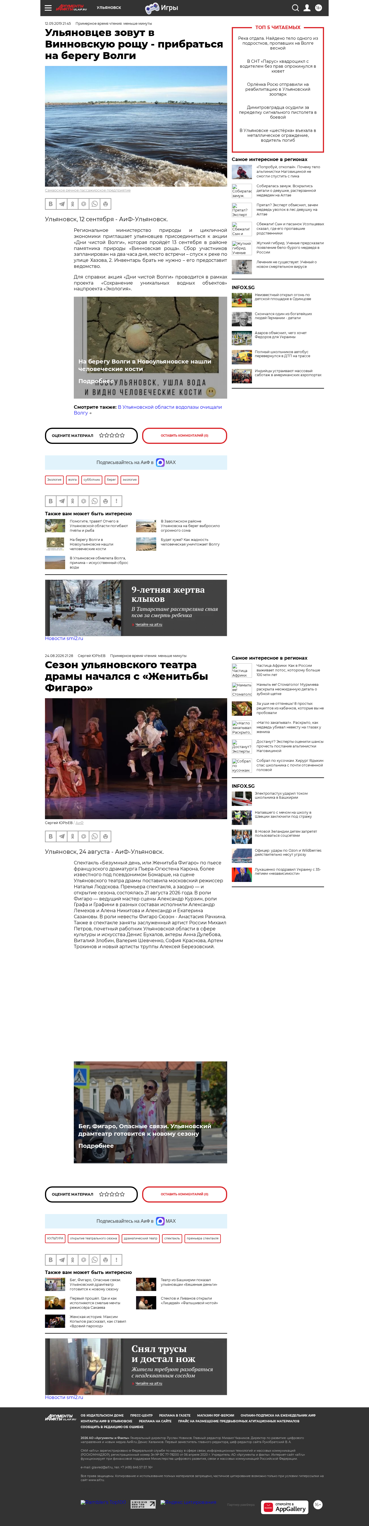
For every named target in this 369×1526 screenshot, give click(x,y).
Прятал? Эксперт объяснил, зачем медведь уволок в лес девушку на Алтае (287, 209)
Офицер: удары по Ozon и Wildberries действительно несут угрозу (288, 853)
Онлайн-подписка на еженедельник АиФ (278, 1415)
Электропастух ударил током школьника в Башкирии (281, 796)
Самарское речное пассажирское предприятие (88, 190)
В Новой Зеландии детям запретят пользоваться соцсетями (286, 834)
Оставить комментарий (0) (184, 436)
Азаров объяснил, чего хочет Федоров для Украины (281, 335)
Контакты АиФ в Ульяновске (106, 1421)
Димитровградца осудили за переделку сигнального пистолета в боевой (278, 112)
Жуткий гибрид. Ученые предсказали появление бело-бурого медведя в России (290, 247)
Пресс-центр (141, 1415)
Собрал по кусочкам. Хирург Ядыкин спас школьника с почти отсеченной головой (290, 765)
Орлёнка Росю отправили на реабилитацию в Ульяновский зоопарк (277, 89)
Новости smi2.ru (64, 638)
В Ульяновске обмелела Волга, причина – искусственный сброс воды (99, 562)
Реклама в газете (175, 1415)
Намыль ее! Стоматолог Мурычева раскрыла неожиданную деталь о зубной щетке (288, 689)
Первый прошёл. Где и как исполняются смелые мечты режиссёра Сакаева (95, 1303)
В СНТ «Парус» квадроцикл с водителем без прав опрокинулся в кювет (278, 66)
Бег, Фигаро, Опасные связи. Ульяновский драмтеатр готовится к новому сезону (144, 1130)
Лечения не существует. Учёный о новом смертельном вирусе (287, 264)
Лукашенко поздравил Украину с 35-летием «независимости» (288, 872)
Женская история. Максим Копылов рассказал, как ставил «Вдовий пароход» (98, 1321)
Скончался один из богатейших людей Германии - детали (283, 316)
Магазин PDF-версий (215, 1415)
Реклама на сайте (155, 1421)
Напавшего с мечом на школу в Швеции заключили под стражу (283, 815)
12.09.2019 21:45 (58, 23)
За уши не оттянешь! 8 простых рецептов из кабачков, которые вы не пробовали (290, 708)
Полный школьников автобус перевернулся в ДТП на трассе (282, 354)
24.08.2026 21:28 (59, 656)
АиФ (80, 823)
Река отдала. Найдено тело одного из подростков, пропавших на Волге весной (278, 43)
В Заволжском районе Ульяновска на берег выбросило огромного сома (190, 526)
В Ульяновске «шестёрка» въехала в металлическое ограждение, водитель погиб (278, 135)
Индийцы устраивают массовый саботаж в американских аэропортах (288, 373)
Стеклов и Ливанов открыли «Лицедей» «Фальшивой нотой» (189, 1300)
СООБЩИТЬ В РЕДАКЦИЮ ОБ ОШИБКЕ (112, 1427)
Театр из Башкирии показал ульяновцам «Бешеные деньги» (189, 1282)
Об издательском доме (102, 1415)
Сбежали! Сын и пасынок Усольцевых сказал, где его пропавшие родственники (290, 228)
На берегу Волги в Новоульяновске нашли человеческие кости (144, 365)
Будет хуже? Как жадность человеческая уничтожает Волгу (190, 541)
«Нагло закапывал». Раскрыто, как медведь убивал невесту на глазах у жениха (289, 727)
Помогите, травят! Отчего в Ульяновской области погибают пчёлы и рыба (99, 526)
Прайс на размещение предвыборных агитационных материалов (239, 1421)
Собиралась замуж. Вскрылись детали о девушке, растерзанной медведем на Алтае (286, 190)
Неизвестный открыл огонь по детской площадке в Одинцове (283, 297)
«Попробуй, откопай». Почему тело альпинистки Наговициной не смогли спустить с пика (288, 171)
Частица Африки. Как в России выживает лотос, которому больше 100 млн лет (288, 670)
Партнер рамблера (241, 1504)
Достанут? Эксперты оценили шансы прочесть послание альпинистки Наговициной (290, 746)
